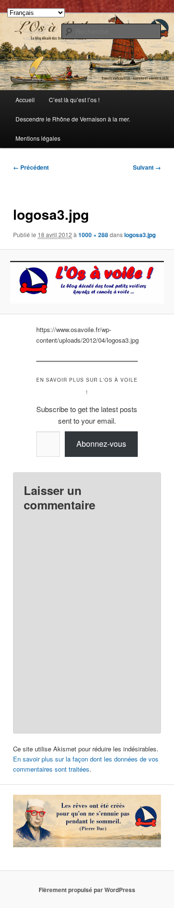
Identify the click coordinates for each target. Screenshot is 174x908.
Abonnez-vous (101, 443)
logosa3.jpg (140, 234)
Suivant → (147, 167)
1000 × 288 (93, 234)
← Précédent (31, 167)
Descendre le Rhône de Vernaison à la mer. (72, 119)
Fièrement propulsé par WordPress (87, 889)
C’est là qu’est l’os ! (74, 99)
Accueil (25, 99)
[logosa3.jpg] (86, 282)
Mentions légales (37, 138)
